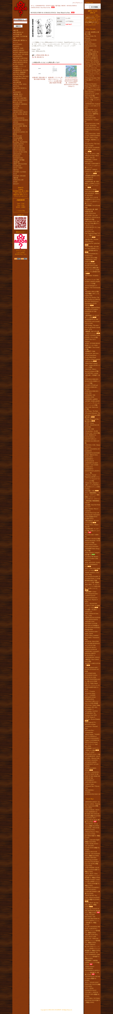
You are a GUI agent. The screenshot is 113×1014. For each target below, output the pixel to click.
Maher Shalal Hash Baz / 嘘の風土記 (92, 420)
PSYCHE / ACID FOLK (20, 58)
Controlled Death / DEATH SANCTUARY (91, 264)
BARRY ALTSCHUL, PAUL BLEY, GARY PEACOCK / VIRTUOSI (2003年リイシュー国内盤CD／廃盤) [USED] (92, 938)
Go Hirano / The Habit (92, 411)
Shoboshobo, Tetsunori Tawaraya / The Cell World (92, 61)
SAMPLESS (17, 166)
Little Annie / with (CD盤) (93, 433)
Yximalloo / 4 (89, 709)
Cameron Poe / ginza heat (92, 243)
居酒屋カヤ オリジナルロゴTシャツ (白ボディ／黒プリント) (92, 201)
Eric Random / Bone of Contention (91, 510)
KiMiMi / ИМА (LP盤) (92, 291)
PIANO (16, 108)
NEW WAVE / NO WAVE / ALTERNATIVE (20, 55)
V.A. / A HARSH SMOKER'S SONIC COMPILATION (90, 697)
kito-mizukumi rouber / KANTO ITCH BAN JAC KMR (92, 669)
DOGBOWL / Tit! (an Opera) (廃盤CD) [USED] (92, 825)
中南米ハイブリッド (20, 66)
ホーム (32, 5)
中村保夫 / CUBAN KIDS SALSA (91, 160)
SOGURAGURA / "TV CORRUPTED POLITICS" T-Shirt (92, 130)
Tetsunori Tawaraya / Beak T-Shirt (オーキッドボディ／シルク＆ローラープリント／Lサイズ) (92, 73)
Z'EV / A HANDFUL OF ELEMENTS (92, 450)
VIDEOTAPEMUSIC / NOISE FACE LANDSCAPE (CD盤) (92, 255)
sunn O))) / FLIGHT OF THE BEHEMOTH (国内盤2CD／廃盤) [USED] (92, 910)
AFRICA (16, 80)
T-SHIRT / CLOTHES (20, 172)
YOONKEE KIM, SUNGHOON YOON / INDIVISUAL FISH (91, 675)
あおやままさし (19, 110)
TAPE (15, 182)
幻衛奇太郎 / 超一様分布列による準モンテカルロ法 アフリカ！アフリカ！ (92, 184)
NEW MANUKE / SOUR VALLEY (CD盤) (92, 541)
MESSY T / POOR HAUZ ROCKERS (90, 190)
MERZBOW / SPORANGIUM (89, 460)
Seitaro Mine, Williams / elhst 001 (92, 525)
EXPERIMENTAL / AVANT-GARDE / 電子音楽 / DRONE (20, 126)
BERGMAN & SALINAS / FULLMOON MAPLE (92, 618)
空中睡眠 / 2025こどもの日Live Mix (92, 294)
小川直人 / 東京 (90, 491)
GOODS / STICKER (19, 176)
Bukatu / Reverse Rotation (93, 719)
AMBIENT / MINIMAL (20, 104)
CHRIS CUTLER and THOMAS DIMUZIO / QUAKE (91, 387)
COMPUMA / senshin (92, 373)
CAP (15, 174)
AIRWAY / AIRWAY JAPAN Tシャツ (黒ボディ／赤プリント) (92, 171)
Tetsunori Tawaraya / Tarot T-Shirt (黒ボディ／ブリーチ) (92, 80)
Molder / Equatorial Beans (93, 307)
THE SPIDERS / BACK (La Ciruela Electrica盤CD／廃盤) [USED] (92, 869)
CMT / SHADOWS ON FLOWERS (92, 426)
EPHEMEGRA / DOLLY (93, 657)
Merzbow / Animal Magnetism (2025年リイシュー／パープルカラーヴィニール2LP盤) (92, 478)
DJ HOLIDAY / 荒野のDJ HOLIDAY (92, 194)
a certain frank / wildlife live (92, 535)
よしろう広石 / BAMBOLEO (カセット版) (92, 753)
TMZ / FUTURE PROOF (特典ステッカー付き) (92, 344)
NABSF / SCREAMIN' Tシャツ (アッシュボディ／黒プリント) (92, 165)
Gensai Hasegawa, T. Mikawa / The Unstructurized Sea (92, 287)
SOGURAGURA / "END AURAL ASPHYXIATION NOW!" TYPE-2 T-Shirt (92, 135)
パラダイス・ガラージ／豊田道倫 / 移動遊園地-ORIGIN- (92, 501)
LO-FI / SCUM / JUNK (20, 152)
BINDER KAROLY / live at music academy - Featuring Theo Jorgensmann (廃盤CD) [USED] (92, 805)
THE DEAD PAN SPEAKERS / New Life (91, 214)
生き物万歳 (17, 82)
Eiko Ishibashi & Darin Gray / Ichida (91, 614)
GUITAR (16, 106)
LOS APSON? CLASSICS (17, 45)
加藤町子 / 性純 (90, 351)
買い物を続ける (39, 57)
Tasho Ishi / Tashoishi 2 (92, 483)
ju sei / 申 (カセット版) (92, 153)
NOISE (16, 122)
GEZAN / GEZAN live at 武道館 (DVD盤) (92, 218)
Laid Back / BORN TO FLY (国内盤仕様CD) (91, 53)
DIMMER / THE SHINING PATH (90, 396)
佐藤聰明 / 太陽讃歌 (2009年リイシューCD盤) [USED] (92, 962)
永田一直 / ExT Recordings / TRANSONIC (20, 141)
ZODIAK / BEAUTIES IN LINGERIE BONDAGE (92, 642)
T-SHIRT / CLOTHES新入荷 (20, 37)
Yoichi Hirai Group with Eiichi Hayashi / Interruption (92, 514)
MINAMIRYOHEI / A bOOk (91, 688)
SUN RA (16, 86)
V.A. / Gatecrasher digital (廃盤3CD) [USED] (92, 841)
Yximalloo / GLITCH (92, 711)
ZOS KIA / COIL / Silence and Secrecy (92, 446)
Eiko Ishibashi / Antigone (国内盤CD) (92, 553)
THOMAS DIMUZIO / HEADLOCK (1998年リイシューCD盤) (92, 381)
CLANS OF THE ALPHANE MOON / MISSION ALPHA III (91, 647)
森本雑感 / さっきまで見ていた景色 (92, 316)
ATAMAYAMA (18, 158)
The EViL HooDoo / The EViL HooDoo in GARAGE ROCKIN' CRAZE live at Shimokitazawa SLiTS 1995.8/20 (92, 301)
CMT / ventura (90, 423)
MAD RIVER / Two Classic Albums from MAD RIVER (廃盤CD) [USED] (92, 897)
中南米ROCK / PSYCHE (21, 70)
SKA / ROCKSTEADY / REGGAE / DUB (20, 101)
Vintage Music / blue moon (21, 76)
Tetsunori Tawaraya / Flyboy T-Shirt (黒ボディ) (92, 85)
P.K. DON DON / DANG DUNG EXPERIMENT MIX (92, 564)
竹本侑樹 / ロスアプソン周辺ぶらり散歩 (92, 749)
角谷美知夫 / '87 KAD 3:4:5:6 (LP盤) (92, 521)
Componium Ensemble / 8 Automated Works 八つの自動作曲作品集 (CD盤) (92, 578)
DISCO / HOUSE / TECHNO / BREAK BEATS (20, 51)
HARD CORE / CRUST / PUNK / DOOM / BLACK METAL (20, 114)
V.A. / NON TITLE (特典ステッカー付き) (92, 569)
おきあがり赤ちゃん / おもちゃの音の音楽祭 (92, 702)
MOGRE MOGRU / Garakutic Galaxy (91, 783)
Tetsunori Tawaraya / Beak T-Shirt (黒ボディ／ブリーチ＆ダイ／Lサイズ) (92, 66)
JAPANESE (17, 92)
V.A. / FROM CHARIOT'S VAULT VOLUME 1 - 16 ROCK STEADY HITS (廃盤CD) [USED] (92, 992)
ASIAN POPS (18, 96)
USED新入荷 (18, 34)
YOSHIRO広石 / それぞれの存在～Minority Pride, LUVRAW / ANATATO (92, 758)
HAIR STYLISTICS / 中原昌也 (20, 133)
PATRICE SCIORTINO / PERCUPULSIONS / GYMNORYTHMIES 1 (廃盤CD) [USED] (92, 890)
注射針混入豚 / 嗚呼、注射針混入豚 (92, 210)
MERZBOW (17, 130)
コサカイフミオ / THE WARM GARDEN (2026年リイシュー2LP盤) (92, 281)
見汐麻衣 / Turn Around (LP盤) (92, 348)
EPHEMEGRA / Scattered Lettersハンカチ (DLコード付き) (92, 106)
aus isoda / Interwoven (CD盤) (91, 408)
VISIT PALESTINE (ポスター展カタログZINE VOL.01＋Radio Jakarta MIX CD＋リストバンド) (92, 682)
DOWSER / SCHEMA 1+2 (91, 276)
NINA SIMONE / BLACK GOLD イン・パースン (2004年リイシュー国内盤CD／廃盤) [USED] (92, 947)
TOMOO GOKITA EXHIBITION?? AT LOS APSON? (91, 764)
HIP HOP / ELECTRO (20, 98)
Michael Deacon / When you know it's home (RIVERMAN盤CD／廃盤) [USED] (92, 835)
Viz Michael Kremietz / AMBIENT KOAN (91, 594)
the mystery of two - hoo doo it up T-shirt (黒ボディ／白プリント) (92, 223)
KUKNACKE (18, 136)
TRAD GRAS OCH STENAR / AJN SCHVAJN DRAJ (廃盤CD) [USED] (92, 853)
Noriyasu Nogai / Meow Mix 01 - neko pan (92, 156)
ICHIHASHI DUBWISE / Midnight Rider (92, 628)
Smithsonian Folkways (20, 78)
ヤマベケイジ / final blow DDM (91, 745)
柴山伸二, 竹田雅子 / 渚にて (92, 376)
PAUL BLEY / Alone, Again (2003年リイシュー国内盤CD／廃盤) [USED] (92, 875)
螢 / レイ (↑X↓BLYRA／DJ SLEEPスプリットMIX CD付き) (92, 487)
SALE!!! (16, 184)
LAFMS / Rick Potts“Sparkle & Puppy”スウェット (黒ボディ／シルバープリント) (92, 234)
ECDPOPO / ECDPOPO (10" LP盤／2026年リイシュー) (92, 149)
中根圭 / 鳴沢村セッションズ (92, 140)
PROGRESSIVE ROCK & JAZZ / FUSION (20, 63)
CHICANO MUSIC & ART (19, 89)
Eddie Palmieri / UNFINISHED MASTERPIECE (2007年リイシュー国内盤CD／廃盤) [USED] (92, 970)
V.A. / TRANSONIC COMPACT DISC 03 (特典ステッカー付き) (92, 605)
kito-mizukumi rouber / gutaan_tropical (91, 632)
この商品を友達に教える (42, 55)
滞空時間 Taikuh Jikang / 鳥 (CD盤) (92, 549)
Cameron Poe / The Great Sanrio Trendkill (92, 144)
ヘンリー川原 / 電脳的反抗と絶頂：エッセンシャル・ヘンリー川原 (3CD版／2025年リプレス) (92, 585)
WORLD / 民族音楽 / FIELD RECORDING (19, 73)
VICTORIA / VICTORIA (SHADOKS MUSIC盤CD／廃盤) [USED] (92, 1000)
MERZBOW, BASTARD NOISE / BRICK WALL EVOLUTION (92, 455)
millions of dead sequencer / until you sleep (92, 360)
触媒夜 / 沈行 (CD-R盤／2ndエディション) (92, 332)
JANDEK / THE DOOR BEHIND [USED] (92, 829)
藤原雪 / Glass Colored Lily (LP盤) (92, 660)
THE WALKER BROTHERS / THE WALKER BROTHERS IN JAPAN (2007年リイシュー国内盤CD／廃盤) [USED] (92, 919)
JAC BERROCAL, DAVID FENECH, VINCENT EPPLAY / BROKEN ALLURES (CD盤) (92, 439)
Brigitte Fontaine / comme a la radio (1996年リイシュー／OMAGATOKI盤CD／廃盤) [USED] (92, 882)
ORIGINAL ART (19, 180)
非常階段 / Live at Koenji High (92, 206)
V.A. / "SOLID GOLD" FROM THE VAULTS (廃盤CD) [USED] (92, 984)
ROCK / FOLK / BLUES (21, 60)
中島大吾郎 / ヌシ (91, 50)
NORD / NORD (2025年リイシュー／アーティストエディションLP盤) (92, 403)
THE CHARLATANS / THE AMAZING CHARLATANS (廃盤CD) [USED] (92, 846)
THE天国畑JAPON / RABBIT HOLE (91, 518)
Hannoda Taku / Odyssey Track (92, 787)
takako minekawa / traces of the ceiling (92, 573)
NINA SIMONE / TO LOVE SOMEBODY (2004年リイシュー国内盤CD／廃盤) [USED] (92, 955)
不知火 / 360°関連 (19, 160)
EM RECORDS (18, 146)
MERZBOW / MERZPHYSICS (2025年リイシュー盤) (92, 471)
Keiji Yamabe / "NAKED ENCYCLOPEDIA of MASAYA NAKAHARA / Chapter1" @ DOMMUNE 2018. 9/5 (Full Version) (92, 738)
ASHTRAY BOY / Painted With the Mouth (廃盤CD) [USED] (92, 820)
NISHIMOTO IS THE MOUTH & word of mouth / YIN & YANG (92, 321)
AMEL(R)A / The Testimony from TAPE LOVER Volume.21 (91, 715)
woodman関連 (18, 138)
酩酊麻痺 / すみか (91, 591)
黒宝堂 (16, 178)
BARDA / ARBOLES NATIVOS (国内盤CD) (91, 57)
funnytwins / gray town (92, 353)
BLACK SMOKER (19, 148)
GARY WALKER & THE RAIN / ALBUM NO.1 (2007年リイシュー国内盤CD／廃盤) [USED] (92, 929)
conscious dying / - (91, 693)
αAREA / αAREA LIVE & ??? (92, 664)
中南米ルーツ (18, 68)
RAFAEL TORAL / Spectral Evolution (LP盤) (92, 370)
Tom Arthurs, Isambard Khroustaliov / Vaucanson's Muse (92, 637)
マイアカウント (77, 3)
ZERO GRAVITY (19, 144)
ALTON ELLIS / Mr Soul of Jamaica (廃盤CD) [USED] (92, 978)
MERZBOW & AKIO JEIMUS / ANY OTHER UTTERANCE (91, 465)
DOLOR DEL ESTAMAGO (17, 155)
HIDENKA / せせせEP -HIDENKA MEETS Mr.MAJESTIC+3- (92, 653)
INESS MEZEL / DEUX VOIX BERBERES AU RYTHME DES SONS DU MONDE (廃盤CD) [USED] (92, 813)
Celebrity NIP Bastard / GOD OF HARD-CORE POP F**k (91, 558)
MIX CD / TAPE (18, 48)
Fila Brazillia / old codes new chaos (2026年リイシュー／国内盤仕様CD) (92, 248)
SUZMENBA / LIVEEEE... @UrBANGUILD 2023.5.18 (92, 792)
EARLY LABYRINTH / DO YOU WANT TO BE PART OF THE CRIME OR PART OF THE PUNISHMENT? (92, 776)
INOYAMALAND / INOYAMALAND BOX (91, 545)
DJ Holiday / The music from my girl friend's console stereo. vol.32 (92, 327)
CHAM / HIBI (90, 429)
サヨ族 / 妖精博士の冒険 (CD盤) (92, 33)
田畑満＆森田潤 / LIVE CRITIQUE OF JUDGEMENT (92, 177)
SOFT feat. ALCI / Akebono (90, 340)
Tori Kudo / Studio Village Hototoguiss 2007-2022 (92, 706)
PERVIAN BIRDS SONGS (90, 769)
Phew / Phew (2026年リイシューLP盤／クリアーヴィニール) (92, 100)
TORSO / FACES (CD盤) (93, 538)
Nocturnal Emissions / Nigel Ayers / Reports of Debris (91, 599)
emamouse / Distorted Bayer (91, 727)
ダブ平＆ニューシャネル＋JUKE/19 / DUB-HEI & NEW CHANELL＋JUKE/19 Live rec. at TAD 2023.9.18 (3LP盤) (92, 92)
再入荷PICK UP (18, 32)
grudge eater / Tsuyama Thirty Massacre (91, 240)
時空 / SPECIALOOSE (20, 164)
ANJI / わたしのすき (92, 197)
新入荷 (16, 30)
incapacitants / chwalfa (92, 431)
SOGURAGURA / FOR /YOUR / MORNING (92, 125)
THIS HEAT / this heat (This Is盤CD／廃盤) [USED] (91, 905)
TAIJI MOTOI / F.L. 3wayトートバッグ (92, 228)
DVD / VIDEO (18, 168)
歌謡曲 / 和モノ (18, 94)
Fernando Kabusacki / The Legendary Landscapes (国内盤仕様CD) (92, 415)
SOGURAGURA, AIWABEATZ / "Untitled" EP (92, 120)
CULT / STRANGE (19, 150)
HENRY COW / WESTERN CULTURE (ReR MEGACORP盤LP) (92, 623)
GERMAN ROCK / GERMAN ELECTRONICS (20, 119)
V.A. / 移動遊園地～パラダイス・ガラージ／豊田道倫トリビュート (92, 495)
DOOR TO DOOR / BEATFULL (91, 41)
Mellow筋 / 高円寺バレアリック (20, 41)
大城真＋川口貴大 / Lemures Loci (91, 610)
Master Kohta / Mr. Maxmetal (90, 37)
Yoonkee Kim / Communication (89, 731)
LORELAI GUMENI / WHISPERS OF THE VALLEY (91, 311)
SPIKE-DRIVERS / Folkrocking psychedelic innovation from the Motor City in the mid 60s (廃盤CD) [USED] (92, 861)
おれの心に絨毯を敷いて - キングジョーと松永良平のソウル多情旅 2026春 (92, 270)
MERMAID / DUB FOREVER (91, 260)
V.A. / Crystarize (90, 691)
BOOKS (16, 170)
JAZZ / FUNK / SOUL (20, 84)
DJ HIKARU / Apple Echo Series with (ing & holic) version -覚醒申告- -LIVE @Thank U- (92, 113)
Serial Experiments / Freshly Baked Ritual (91, 356)
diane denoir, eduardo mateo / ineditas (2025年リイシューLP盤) (92, 365)
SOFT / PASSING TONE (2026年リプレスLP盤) (92, 336)
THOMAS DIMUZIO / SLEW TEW (92, 392)
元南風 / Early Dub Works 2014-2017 (92, 506)
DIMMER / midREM (92, 399)
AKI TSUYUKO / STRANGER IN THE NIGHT (91, 46)
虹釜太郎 (17, 162)
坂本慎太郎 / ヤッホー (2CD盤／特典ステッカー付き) (92, 530)
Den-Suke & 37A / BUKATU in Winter (90, 723)
